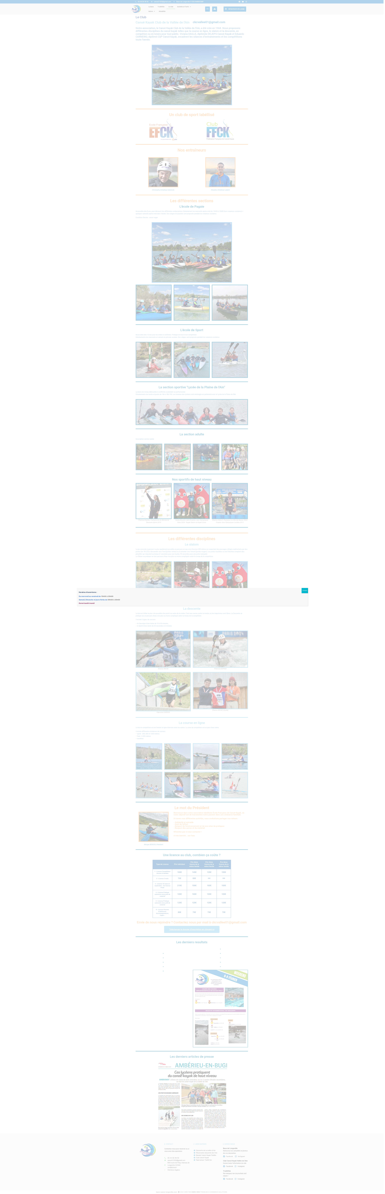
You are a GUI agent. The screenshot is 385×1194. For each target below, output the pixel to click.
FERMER (304, 590)
